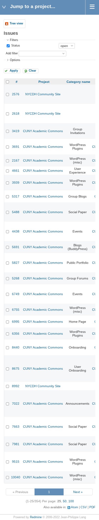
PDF (92, 507)
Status (15, 45)
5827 (15, 262)
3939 (15, 182)
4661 (15, 170)
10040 (15, 477)
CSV (84, 507)
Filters (14, 40)
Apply (14, 70)
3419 (15, 131)
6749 (15, 294)
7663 (15, 426)
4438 (15, 231)
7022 (15, 403)
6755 (15, 309)
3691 (15, 146)
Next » (78, 492)
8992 (15, 386)
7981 (15, 444)
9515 (15, 461)
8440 (15, 347)
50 (65, 501)
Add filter (12, 53)
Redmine (36, 517)
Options (15, 60)
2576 (15, 94)
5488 (15, 212)
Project (44, 82)
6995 (15, 321)
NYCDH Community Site (43, 94)
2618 (15, 113)
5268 (15, 278)
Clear (32, 70)
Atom (74, 507)
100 (71, 501)
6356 (15, 333)
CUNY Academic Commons (43, 131)
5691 (15, 247)
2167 (15, 160)
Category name (78, 82)
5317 (15, 196)
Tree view (16, 23)
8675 (15, 368)
